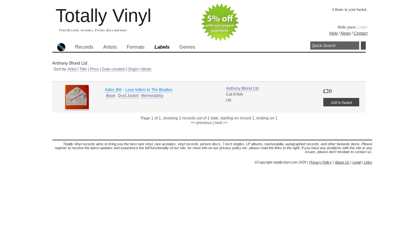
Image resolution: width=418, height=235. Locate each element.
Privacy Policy (320, 162)
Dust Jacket (128, 95)
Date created (113, 69)
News (346, 33)
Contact (360, 33)
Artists (110, 47)
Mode (146, 69)
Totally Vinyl (103, 15)
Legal (356, 162)
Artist (72, 69)
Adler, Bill (113, 89)
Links (368, 162)
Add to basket (341, 102)
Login (362, 27)
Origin (133, 69)
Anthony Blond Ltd (242, 88)
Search (363, 45)
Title (83, 69)
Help (333, 33)
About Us (342, 162)
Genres (187, 47)
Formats (136, 47)
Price (94, 69)
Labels (161, 47)
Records (84, 47)
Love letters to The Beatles (148, 89)
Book (110, 95)
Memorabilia (152, 95)
